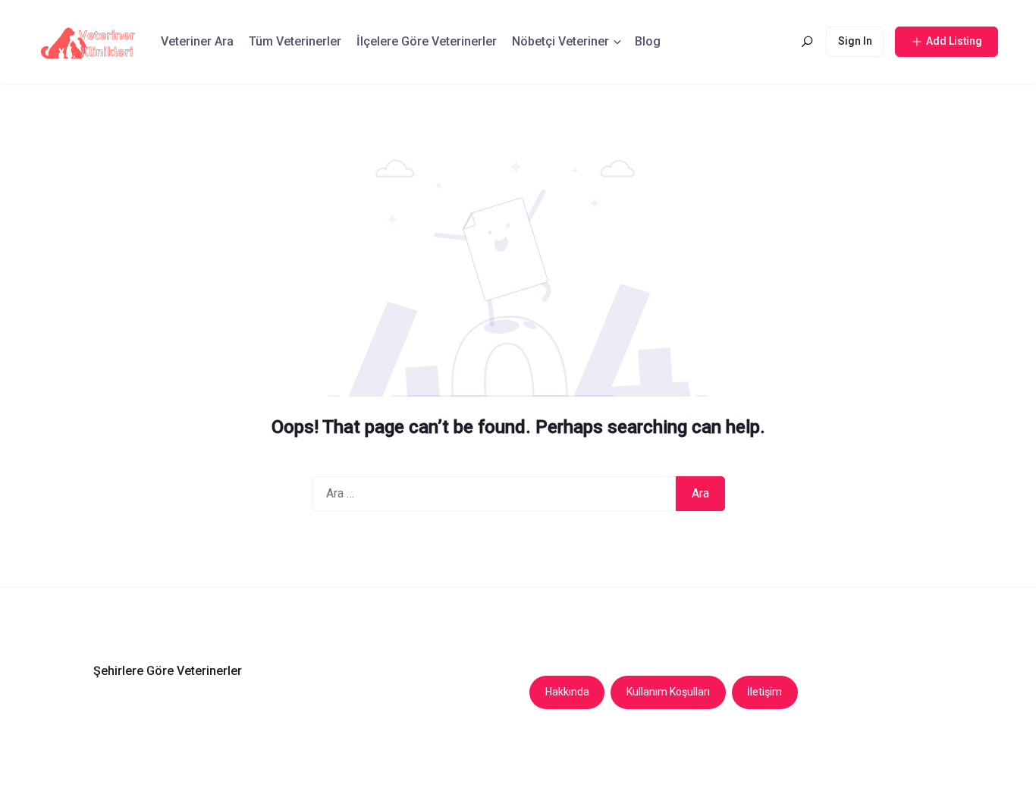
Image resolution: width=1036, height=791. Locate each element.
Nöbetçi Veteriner (560, 41)
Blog (648, 41)
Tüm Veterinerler (295, 41)
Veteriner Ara (197, 41)
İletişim (764, 692)
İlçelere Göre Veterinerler (426, 41)
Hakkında (567, 692)
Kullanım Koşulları (668, 692)
